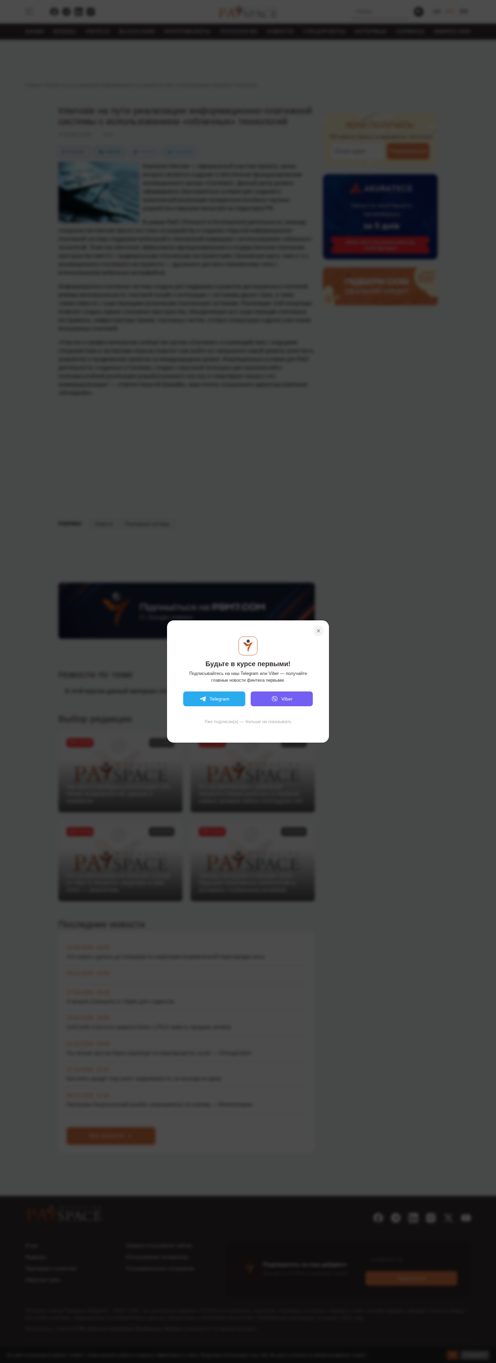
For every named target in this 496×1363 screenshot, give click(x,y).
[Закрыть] (318, 631)
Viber (287, 699)
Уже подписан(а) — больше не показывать (248, 721)
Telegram (219, 699)
